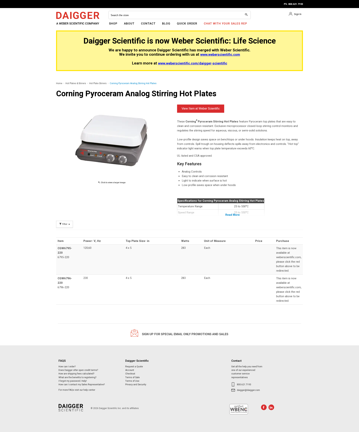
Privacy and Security (135, 384)
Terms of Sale (132, 377)
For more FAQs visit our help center (77, 390)
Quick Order (187, 23)
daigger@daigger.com (248, 390)
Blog (166, 23)
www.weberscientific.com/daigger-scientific (192, 63)
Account (129, 370)
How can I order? (67, 366)
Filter (65, 224)
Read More (232, 215)
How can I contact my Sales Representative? (82, 384)
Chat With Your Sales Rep (225, 23)
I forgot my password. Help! (73, 381)
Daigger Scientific (66, 25)
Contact (148, 23)
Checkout (130, 373)
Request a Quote (134, 366)
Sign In (297, 14)
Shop (113, 23)
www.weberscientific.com (220, 54)
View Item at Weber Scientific (201, 108)
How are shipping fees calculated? (76, 373)
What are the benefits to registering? (77, 377)
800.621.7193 (244, 384)
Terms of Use (132, 381)
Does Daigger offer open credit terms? (78, 370)
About (129, 23)
